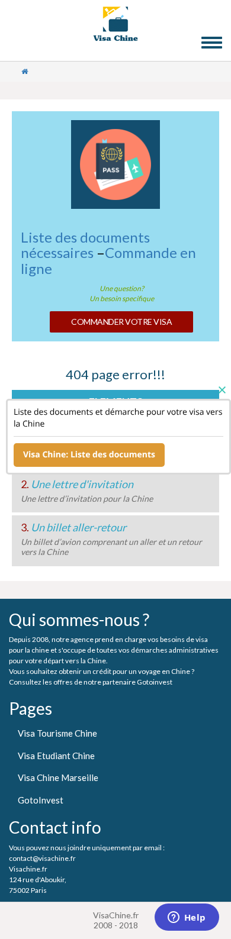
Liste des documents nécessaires (85, 244)
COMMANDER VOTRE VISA (121, 322)
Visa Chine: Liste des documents (89, 454)
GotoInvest (40, 800)
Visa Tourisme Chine (57, 733)
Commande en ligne (108, 260)
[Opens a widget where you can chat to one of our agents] (186, 918)
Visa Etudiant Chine (56, 755)
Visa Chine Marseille (58, 777)
